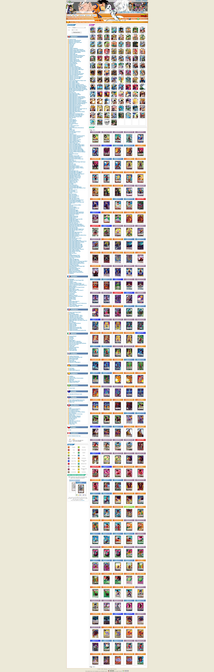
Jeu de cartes (72, 130)
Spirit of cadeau (72, 299)
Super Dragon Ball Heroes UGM (76, 246)
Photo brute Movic (73, 184)
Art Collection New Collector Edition (77, 411)
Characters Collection (74, 66)
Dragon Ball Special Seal (74, 107)
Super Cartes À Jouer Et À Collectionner (78, 303)
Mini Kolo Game (72, 164)
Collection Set (72, 79)
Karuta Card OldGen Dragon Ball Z (76, 144)
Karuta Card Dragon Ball (74, 143)
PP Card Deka (72, 190)
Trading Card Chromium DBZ (75, 328)
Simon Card (71, 360)
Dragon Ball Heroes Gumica (75, 99)
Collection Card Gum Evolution (76, 76)
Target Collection (73, 304)
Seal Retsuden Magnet (74, 214)
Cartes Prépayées (73, 62)
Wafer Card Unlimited (73, 269)
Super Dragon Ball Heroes (74, 243)
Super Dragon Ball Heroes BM (75, 245)
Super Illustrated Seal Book (75, 248)
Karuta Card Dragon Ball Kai (75, 147)
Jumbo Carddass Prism (74, 140)
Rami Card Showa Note (74, 197)
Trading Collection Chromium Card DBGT (78, 261)
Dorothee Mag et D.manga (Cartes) (76, 287)
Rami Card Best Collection (75, 415)
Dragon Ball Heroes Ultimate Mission (77, 103)
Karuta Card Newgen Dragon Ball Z (76, 145)
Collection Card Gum (73, 75)
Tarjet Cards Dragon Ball (74, 381)
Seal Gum (71, 206)
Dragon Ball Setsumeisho (74, 106)
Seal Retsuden (72, 209)
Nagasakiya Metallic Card (74, 174)
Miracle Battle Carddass (74, 165)
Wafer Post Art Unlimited (74, 270)
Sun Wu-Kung (72, 418)
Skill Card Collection (73, 223)
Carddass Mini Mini (73, 54)
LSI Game (71, 152)
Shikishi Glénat (72, 297)
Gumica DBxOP (72, 119)
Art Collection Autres (73, 409)
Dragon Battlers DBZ (73, 358)
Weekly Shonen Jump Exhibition (76, 272)
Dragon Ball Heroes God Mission (76, 98)
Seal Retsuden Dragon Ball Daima (76, 212)
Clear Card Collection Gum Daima (76, 73)
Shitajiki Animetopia (73, 217)
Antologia (71, 337)
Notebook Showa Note (74, 179)
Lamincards (71, 294)
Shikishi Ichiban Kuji (73, 216)
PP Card (71, 188)
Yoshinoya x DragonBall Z (74, 362)
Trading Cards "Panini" (74, 306)
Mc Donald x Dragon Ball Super (76, 296)
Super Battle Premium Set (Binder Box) (77, 235)
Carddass (71, 47)
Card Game (71, 45)
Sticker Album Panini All (74, 370)
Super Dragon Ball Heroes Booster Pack (78, 241)
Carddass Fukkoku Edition (75, 52)
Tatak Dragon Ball (73, 350)
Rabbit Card (71, 401)
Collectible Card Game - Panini (76, 316)
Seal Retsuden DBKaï (73, 211)
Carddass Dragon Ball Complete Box (77, 50)
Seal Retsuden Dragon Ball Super (76, 213)
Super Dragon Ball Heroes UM (75, 244)
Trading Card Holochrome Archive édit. (77, 330)
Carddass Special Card (74, 59)
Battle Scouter (72, 43)
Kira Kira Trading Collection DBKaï (76, 150)
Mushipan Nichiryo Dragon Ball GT (76, 173)
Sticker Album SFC (73, 302)
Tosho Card (71, 258)
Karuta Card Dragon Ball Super (76, 148)
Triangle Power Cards (73, 264)
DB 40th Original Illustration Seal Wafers (78, 88)
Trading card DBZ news (74, 260)
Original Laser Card (73, 181)
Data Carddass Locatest (74, 83)
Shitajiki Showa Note (73, 220)
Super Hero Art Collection (74, 420)
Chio (70, 429)
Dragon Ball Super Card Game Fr (76, 290)
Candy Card (71, 44)
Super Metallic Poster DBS (75, 251)
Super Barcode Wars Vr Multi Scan (76, 229)
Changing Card (72, 64)
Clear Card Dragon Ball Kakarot (76, 74)
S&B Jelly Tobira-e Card (74, 198)
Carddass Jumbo (73, 282)
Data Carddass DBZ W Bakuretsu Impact (78, 86)
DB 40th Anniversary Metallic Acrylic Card (78, 89)
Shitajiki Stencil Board (74, 221)
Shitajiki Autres (72, 218)
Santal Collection (73, 349)
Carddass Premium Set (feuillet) (76, 56)
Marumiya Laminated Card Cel (75, 156)
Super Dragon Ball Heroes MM (75, 247)
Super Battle (71, 231)
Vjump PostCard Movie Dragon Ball (77, 266)
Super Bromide (72, 237)
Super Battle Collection (74, 234)
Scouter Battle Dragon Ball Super (76, 199)
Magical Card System (73, 153)
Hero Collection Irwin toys (75, 435)
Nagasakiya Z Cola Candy (74, 177)
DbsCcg (82, 15)
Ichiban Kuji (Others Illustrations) (76, 127)
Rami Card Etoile (72, 196)
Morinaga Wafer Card (73, 170)
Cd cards (71, 339)
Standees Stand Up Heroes (75, 323)
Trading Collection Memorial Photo (76, 263)
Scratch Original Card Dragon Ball (76, 202)
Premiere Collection (73, 191)
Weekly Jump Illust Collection (75, 271)
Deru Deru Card (72, 92)
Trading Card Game (73, 329)
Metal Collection (72, 160)
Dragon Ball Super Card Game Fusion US (78, 320)
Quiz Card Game (72, 193)
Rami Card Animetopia (74, 195)
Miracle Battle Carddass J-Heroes (76, 167)
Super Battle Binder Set (74, 233)
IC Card (70, 124)
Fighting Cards (72, 291)
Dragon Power (72, 112)
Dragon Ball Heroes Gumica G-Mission (77, 100)
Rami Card (71, 380)
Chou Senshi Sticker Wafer (75, 67)
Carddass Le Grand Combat (75, 283)
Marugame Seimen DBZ (74, 155)
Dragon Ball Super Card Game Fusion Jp (78, 108)
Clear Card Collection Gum (75, 72)
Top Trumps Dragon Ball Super (76, 305)
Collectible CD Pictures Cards (75, 394)
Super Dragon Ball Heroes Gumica (76, 242)
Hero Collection (72, 122)
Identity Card (72, 414)
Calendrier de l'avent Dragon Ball (76, 280)
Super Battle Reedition (74, 236)
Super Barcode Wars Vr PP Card (76, 230)
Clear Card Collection (73, 70)
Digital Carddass (72, 286)
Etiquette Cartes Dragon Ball (75, 116)
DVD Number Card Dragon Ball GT (76, 114)
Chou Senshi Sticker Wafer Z (75, 68)
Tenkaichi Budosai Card (74, 255)
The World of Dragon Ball (74, 256)
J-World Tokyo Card (73, 142)
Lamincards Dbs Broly (74, 347)
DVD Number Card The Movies (75, 115)
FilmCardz (71, 321)
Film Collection (72, 117)
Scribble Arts (72, 203)
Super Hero (71, 419)
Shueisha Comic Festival (74, 222)
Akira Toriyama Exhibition (74, 408)
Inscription (138, 0)
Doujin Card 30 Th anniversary (75, 413)
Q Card (70, 192)
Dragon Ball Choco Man (74, 93)
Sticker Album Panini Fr (74, 301)
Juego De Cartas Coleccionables (76, 378)
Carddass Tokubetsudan (74, 60)
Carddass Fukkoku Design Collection (77, 51)
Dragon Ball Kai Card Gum (75, 104)
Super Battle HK (72, 361)
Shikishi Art (71, 215)
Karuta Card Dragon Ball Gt (75, 146)
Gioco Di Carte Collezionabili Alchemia (77, 343)
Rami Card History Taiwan (74, 416)
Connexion (144, 0)
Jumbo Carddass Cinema (74, 137)
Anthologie (71, 279)
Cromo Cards (72, 388)
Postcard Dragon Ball (73, 185)
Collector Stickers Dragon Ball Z (76, 318)
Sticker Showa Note (73, 227)
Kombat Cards (72, 345)
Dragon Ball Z (72, 288)
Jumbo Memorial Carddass (75, 141)
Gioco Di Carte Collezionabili (75, 342)
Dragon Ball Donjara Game (75, 94)
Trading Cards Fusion (74, 382)
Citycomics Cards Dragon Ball (75, 357)
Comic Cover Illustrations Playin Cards (77, 80)
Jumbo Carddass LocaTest (75, 139)
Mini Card (71, 162)
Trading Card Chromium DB (75, 327)
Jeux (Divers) (72, 293)
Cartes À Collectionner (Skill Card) (76, 284)
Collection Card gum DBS (74, 78)
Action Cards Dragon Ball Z (75, 312)
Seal (70, 204)
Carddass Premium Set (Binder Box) (77, 55)
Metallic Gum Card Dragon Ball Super (77, 161)
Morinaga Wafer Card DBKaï (75, 172)
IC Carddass (71, 126)
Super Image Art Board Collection (76, 249)
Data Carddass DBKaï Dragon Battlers (77, 87)
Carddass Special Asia (74, 356)
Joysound (71, 133)
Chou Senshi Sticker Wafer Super (76, 69)
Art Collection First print (74, 410)
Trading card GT (72, 326)
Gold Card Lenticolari (73, 344)
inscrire (82, 500)
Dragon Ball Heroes (73, 95)
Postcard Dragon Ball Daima (75, 186)
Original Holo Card (73, 180)
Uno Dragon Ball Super (74, 265)
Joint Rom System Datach (75, 131)
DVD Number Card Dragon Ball (76, 113)
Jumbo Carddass (73, 134)
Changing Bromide (73, 63)
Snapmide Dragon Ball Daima (75, 224)
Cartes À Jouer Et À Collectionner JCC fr (78, 285)
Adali (70, 407)
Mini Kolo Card (72, 163)
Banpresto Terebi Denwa (74, 41)
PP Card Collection (73, 189)
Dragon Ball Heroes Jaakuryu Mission (77, 97)
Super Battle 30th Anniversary (75, 232)
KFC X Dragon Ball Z (73, 359)
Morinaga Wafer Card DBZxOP (75, 171)
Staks (70, 300)
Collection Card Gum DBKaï (75, 77)
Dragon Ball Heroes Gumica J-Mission (77, 101)
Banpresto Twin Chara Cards (75, 42)
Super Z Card (72, 252)
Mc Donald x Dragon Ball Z (75, 157)
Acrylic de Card (72, 39)
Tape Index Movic (73, 253)
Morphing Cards (72, 348)
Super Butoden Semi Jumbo (75, 238)
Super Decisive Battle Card (75, 240)
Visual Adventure (73, 267)
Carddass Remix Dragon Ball (75, 57)
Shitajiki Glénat (72, 298)
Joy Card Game (72, 132)
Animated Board (72, 336)
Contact (94, 15)
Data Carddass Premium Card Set (76, 84)
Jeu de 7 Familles (73, 292)
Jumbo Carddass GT (73, 138)
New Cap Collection (73, 178)
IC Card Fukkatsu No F (74, 125)
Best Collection (72, 412)
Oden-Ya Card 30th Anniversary (76, 400)
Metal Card (71, 159)
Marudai (71, 154)
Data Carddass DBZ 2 (73, 82)
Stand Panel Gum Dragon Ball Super (77, 226)
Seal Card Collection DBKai (75, 205)
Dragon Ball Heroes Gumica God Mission (78, 102)
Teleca (70, 254)
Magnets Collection (73, 295)
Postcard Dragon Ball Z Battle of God (77, 187)
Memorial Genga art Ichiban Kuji (76, 158)
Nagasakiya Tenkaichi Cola (75, 176)
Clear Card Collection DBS (75, 71)
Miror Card (71, 169)
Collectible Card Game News (75, 317)
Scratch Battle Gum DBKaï (75, 200)
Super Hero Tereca (73, 422)
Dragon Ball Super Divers (74, 110)
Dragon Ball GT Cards (74, 289)
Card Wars (71, 46)
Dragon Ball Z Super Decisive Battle (77, 111)
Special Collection (73, 417)
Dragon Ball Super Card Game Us (76, 319)
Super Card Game (73, 239)
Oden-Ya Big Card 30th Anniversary (77, 399)
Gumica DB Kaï (72, 121)
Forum (88, 15)
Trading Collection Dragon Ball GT (76, 262)
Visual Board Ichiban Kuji (74, 268)
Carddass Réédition (73, 48)
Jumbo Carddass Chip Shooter (76, 136)
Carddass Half (72, 53)
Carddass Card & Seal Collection (76, 49)
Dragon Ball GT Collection (75, 341)
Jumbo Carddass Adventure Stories (77, 135)
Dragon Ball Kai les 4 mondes (75, 105)
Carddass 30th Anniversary (75, 61)
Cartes (75, 15)
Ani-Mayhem (72, 313)
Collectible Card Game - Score (75, 315)
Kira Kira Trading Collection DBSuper (77, 151)
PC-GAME (71, 183)
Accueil (69, 15)
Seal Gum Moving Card (74, 208)
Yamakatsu (71, 273)
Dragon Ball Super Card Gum (75, 109)
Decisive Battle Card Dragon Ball (76, 90)
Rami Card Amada (73, 194)
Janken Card (72, 129)
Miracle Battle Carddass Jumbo (76, 166)
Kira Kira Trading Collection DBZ (76, 149)
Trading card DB (72, 324)
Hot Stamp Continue (73, 123)
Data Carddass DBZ (73, 81)
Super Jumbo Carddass (74, 250)
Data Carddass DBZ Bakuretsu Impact (77, 85)
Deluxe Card (71, 91)
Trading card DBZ (73, 325)
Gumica (70, 118)
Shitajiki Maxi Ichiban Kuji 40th (76, 219)
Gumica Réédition (73, 120)
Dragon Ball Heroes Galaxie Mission (77, 96)
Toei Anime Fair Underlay (74, 257)
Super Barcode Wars (73, 228)
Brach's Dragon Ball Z (74, 314)
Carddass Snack (72, 58)
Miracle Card (71, 168)
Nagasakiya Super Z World (75, 175)
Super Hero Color (73, 421)
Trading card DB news (74, 259)
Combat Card (72, 377)
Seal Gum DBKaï (72, 207)
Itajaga (70, 128)
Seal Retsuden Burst (73, 210)
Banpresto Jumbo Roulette (75, 40)
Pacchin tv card (72, 182)
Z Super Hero (72, 423)
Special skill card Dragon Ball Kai (76, 225)
